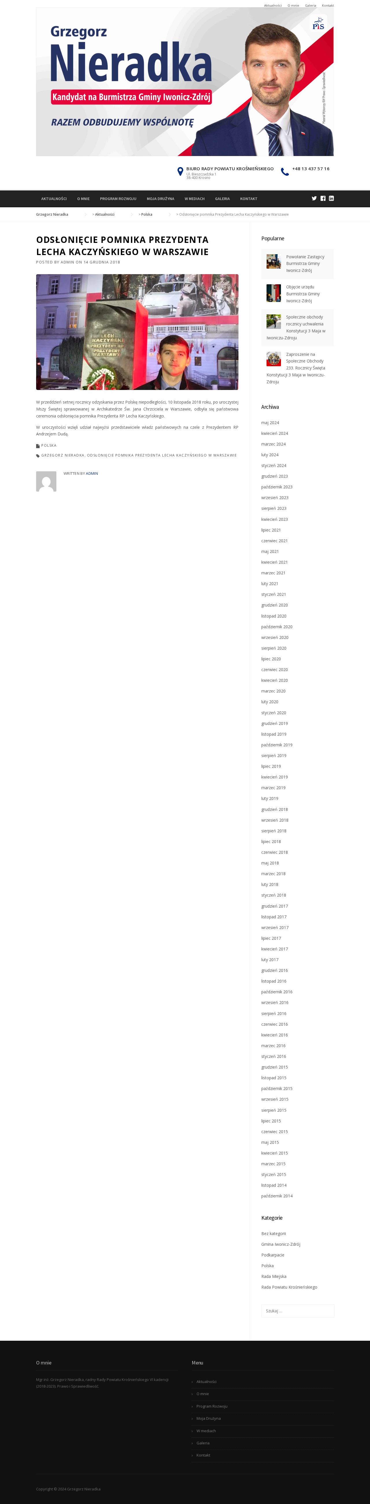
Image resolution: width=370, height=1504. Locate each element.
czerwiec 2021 (274, 540)
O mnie (293, 5)
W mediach (195, 198)
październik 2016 (277, 991)
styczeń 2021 (273, 594)
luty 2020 (269, 701)
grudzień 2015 (274, 1067)
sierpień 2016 (273, 1013)
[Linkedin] (331, 198)
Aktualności (273, 5)
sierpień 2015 (273, 1110)
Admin (68, 262)
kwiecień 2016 (274, 1035)
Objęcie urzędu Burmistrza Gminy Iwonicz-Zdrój (303, 293)
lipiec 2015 (271, 1121)
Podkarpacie (272, 1255)
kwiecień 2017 (274, 949)
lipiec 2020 (271, 659)
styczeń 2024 (273, 465)
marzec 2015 (273, 1163)
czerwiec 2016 (274, 1024)
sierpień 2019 (273, 755)
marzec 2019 (273, 787)
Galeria (310, 5)
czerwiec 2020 (274, 669)
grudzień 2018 (274, 809)
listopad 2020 (273, 616)
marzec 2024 (273, 444)
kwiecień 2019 (274, 777)
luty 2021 (269, 583)
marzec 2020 (273, 691)
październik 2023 (277, 487)
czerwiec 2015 (274, 1131)
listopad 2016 (273, 981)
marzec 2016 (273, 1045)
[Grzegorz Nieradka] (185, 81)
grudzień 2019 (274, 723)
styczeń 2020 (273, 712)
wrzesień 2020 (274, 637)
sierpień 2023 (273, 508)
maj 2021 (270, 551)
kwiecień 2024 (274, 433)
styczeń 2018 (273, 895)
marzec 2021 (273, 573)
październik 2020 (277, 626)
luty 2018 (269, 884)
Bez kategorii (273, 1233)
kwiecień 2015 (274, 1153)
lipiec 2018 (271, 841)
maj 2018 (270, 863)
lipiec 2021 (271, 530)
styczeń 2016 (273, 1056)
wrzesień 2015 (274, 1099)
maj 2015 (270, 1142)
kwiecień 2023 (274, 519)
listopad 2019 (273, 734)
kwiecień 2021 (274, 562)
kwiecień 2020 (274, 680)
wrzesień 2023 (274, 497)
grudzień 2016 (274, 970)
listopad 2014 (273, 1185)
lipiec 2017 (271, 938)
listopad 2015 (273, 1077)
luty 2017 (269, 959)
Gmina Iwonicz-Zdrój (280, 1244)
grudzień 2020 (274, 605)
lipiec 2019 (271, 766)
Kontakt (328, 5)
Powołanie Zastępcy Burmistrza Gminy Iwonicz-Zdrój (305, 263)
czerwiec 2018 (274, 852)
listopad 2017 (273, 916)
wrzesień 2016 (274, 1002)
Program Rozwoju (118, 198)
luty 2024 (269, 454)
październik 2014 (277, 1196)
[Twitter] (314, 198)
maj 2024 (270, 422)
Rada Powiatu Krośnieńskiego (289, 1287)
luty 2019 (269, 798)
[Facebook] (323, 198)
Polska (49, 445)
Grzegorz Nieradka (63, 455)
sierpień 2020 (273, 648)
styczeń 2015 (273, 1174)
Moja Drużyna (160, 198)
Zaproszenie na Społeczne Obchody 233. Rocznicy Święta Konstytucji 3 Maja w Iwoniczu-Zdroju (296, 367)
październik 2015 (277, 1088)
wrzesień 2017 (274, 927)
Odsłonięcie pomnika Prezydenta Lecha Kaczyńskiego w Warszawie (162, 455)
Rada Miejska (273, 1276)
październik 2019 (277, 745)
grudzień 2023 (274, 476)
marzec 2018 (273, 873)
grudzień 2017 (274, 906)
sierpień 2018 (273, 830)
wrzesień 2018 (274, 820)
